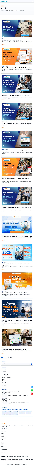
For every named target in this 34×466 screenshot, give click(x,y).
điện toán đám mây (15, 414)
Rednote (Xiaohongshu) (6, 377)
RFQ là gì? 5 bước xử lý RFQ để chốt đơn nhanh (12, 40)
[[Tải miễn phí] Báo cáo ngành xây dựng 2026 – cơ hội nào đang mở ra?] (17, 224)
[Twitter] (4, 428)
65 (8, 357)
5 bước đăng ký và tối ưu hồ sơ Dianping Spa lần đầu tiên (14, 349)
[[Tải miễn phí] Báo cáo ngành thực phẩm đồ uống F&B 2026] (17, 281)
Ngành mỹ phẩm (26, 409)
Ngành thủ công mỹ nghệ (22, 411)
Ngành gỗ (21, 409)
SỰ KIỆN (3, 379)
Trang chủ (2, 433)
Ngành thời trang (15, 411)
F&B (2, 262)
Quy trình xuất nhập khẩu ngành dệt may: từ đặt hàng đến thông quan (16, 123)
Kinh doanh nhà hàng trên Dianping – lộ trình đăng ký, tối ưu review (16, 67)
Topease (3, 385)
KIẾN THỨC (3, 38)
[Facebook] (1, 428)
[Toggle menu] (32, 1)
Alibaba (3, 149)
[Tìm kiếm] (31, 364)
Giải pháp (2, 436)
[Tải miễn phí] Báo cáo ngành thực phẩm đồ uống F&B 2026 (14, 292)
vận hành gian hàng (5, 414)
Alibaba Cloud (9, 409)
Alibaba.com (4, 409)
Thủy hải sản (4, 382)
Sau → (11, 357)
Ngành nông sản (5, 411)
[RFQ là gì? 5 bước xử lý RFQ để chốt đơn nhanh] (17, 28)
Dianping (3, 66)
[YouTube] (6, 428)
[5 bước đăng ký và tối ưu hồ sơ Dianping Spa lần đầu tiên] (17, 337)
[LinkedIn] (2, 428)
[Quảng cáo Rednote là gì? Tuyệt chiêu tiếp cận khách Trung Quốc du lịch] (17, 167)
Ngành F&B (16, 409)
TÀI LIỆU (3, 380)
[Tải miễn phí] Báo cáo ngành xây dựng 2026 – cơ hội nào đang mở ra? (17, 236)
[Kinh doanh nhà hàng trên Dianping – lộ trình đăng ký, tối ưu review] (17, 56)
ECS (13, 409)
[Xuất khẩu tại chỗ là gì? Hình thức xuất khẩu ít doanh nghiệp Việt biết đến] (17, 196)
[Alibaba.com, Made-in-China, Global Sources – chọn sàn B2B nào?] (17, 84)
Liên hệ (2, 439)
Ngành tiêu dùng (29, 411)
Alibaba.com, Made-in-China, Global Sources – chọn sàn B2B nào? (16, 95)
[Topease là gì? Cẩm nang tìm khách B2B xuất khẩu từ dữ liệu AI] (17, 139)
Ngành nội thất (10, 411)
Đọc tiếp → (3, 44)
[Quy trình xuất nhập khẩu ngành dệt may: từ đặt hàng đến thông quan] (17, 111)
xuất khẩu (10, 414)
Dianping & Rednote (4, 449)
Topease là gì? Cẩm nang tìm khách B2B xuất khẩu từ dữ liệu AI (15, 150)
